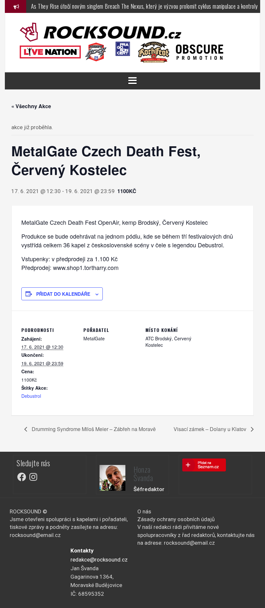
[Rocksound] (100, 31)
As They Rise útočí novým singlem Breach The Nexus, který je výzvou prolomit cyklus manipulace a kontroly (144, 6)
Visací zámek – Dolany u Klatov (211, 429)
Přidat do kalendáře (63, 294)
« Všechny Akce (31, 106)
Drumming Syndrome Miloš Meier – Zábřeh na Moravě (93, 429)
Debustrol (31, 396)
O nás (144, 511)
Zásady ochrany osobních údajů (176, 519)
